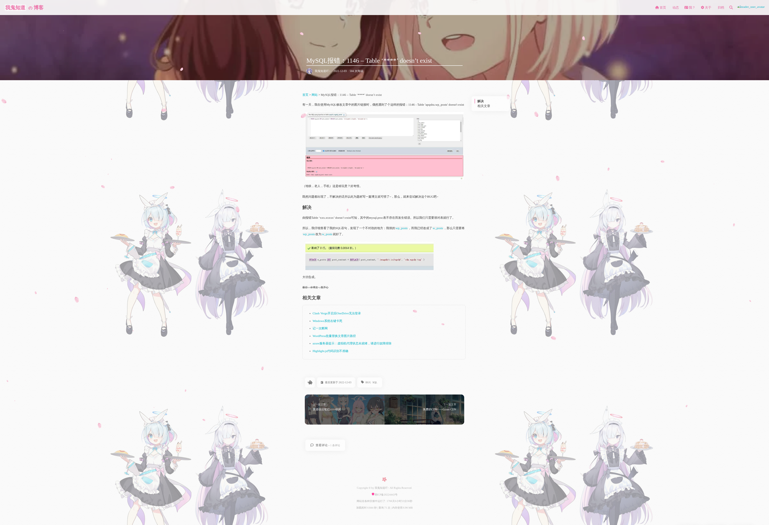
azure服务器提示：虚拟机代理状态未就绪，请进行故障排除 (352, 343)
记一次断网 (320, 328)
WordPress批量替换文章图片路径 (334, 336)
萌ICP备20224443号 (386, 494)
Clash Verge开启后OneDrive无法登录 (337, 313)
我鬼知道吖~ (322, 71)
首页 (305, 94)
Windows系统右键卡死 (327, 321)
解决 (480, 101)
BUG (368, 382)
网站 (315, 94)
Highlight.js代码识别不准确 (330, 351)
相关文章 (483, 106)
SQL (374, 382)
